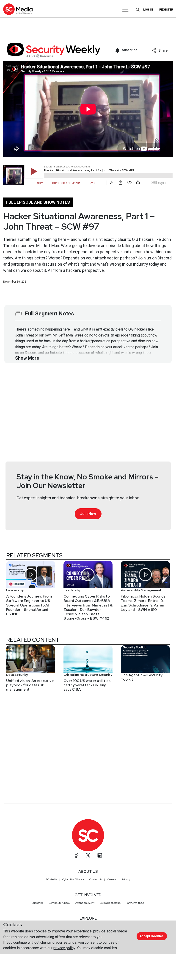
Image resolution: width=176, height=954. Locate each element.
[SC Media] (18, 9)
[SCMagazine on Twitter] (88, 855)
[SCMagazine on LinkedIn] (99, 855)
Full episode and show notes (38, 202)
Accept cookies (152, 936)
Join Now (88, 514)
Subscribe (38, 902)
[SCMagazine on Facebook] (76, 855)
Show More (27, 358)
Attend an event (84, 902)
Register (166, 9)
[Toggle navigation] (125, 9)
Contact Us (95, 879)
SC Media (51, 879)
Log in (148, 9)
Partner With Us (135, 902)
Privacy (126, 879)
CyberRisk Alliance (73, 879)
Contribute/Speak (59, 902)
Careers (111, 879)
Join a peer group (110, 902)
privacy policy (64, 948)
